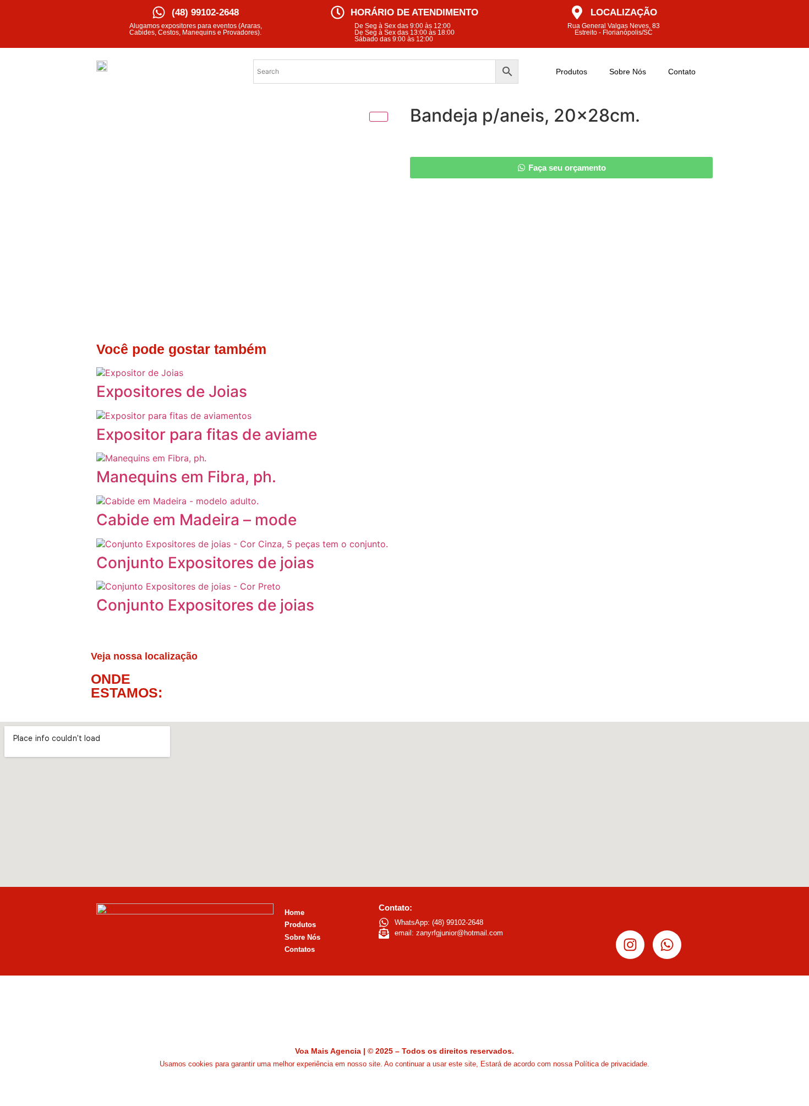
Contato (682, 71)
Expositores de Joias (171, 391)
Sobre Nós (627, 71)
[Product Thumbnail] (378, 117)
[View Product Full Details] (139, 372)
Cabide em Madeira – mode (196, 519)
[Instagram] (630, 944)
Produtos (571, 71)
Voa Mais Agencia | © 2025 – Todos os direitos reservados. (404, 1051)
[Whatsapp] (667, 944)
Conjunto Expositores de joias (205, 562)
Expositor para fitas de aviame (206, 434)
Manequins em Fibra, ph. (186, 476)
